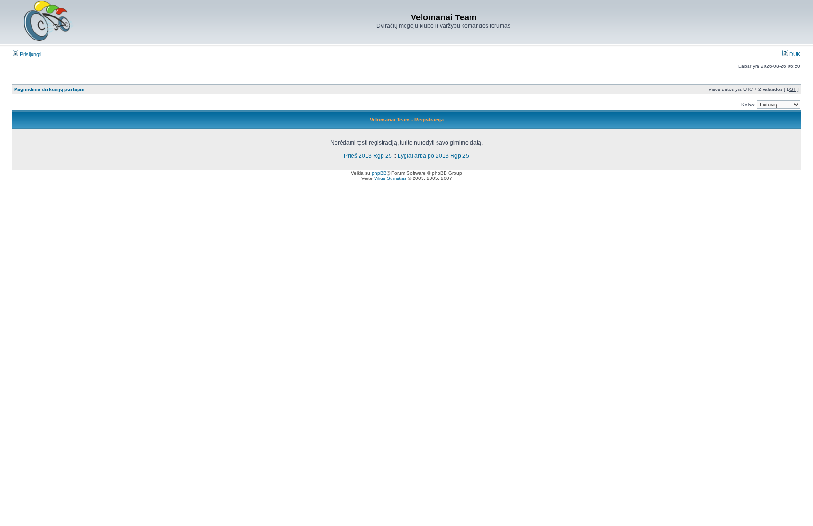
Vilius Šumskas (390, 178)
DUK (794, 54)
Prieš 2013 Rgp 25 (368, 156)
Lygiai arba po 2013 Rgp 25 (433, 156)
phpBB (379, 173)
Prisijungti (29, 54)
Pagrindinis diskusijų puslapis (49, 89)
